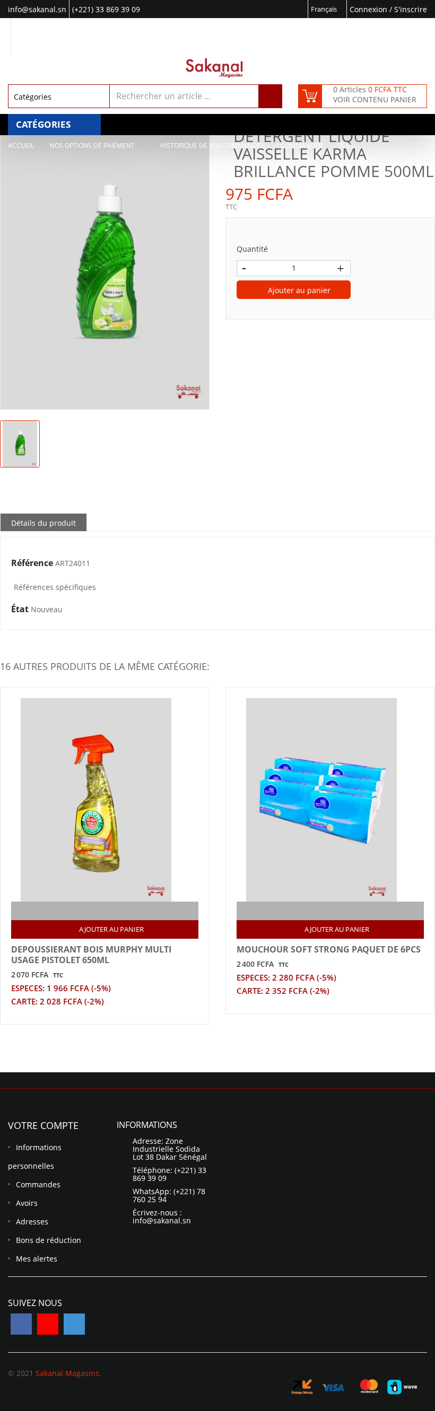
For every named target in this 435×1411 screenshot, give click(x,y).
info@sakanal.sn (162, 1220)
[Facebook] (21, 1324)
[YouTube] (47, 1324)
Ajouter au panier (298, 290)
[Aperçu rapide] (116, 911)
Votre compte (43, 1125)
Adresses (32, 1221)
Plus (346, 145)
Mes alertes (36, 1259)
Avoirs (27, 1203)
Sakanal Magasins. (68, 1373)
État (20, 609)
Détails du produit (43, 523)
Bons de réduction (48, 1240)
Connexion (369, 9)
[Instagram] (74, 1324)
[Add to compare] (95, 911)
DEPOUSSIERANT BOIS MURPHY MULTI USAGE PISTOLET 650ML (91, 954)
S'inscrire (410, 9)
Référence (32, 563)
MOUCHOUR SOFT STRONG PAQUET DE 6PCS (329, 949)
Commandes (38, 1184)
